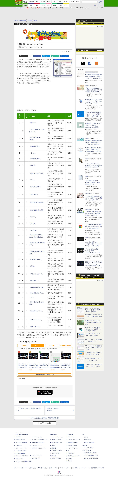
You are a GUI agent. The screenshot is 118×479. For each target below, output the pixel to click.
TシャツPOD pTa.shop (90, 452)
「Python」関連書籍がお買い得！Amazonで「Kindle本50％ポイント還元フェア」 (93, 213)
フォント (87, 8)
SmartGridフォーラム (37, 437)
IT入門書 (51, 345)
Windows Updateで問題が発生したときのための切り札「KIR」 (93, 347)
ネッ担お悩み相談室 (21, 450)
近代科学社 (53, 456)
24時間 (86, 23)
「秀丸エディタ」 (58, 76)
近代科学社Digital (56, 458)
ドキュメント (69, 8)
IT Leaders (18, 445)
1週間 (93, 23)
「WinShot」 (33, 230)
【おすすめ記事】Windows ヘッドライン (91, 304)
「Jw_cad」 (33, 223)
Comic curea (87, 439)
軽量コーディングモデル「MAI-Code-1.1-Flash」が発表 (93, 322)
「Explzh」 (32, 217)
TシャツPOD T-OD (57, 442)
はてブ (47, 56)
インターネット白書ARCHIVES (24, 461)
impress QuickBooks (89, 442)
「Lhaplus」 (33, 123)
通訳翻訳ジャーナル (73, 442)
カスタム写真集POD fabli (91, 455)
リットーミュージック (57, 437)
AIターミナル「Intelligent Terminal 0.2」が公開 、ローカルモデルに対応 (93, 329)
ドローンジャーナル (21, 448)
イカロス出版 (69, 434)
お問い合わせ (32, 468)
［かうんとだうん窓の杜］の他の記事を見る (44, 418)
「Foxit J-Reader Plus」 (37, 287)
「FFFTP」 (33, 165)
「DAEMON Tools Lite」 (37, 202)
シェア (38, 56)
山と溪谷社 (53, 448)
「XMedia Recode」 (35, 320)
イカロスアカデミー (73, 448)
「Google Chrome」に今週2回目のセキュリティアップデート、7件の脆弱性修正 (93, 226)
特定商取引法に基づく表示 (97, 468)
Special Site (84, 50)
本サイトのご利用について (20, 468)
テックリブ (69, 458)
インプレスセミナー (37, 445)
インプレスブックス (37, 455)
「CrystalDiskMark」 (36, 259)
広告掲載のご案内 (42, 468)
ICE (83, 434)
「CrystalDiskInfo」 (35, 186)
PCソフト (38, 345)
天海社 (86, 437)
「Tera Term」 (33, 194)
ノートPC (24, 345)
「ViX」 (31, 297)
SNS (77, 8)
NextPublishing (35, 458)
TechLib (70, 461)
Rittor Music (53, 434)
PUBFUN (85, 445)
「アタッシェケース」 (36, 274)
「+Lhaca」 (33, 153)
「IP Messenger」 (35, 158)
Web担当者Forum (20, 439)
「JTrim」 (32, 266)
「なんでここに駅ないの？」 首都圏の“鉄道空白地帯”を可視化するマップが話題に (94, 90)
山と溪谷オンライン (57, 450)
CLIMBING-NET (56, 453)
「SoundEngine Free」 (36, 293)
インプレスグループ (84, 468)
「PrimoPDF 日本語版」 (37, 210)
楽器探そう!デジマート (57, 439)
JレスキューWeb (72, 445)
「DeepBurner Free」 (36, 311)
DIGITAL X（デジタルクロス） (39, 448)
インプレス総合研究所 (21, 442)
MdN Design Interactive (74, 456)
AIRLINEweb (71, 437)
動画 (81, 8)
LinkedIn (66, 56)
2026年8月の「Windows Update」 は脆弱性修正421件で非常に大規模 (93, 309)
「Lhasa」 (32, 180)
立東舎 (53, 445)
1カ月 (100, 23)
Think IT (18, 437)
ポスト (24, 56)
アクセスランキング (86, 21)
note (57, 56)
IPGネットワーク (87, 450)
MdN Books (71, 453)
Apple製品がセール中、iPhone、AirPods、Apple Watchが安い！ (92, 182)
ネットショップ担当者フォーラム (40, 439)
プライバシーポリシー (65, 468)
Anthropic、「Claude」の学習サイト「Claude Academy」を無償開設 (93, 125)
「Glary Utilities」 (35, 146)
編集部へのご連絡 (53, 468)
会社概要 (74, 468)
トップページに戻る (44, 423)
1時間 (79, 23)
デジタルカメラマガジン (22, 456)
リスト (30, 56)
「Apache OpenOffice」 (37, 173)
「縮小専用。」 (34, 280)
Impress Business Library (38, 442)
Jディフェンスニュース (74, 439)
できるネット (19, 458)
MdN (67, 450)
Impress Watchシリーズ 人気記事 (90, 275)
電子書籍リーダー (65, 345)
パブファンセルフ (88, 447)
